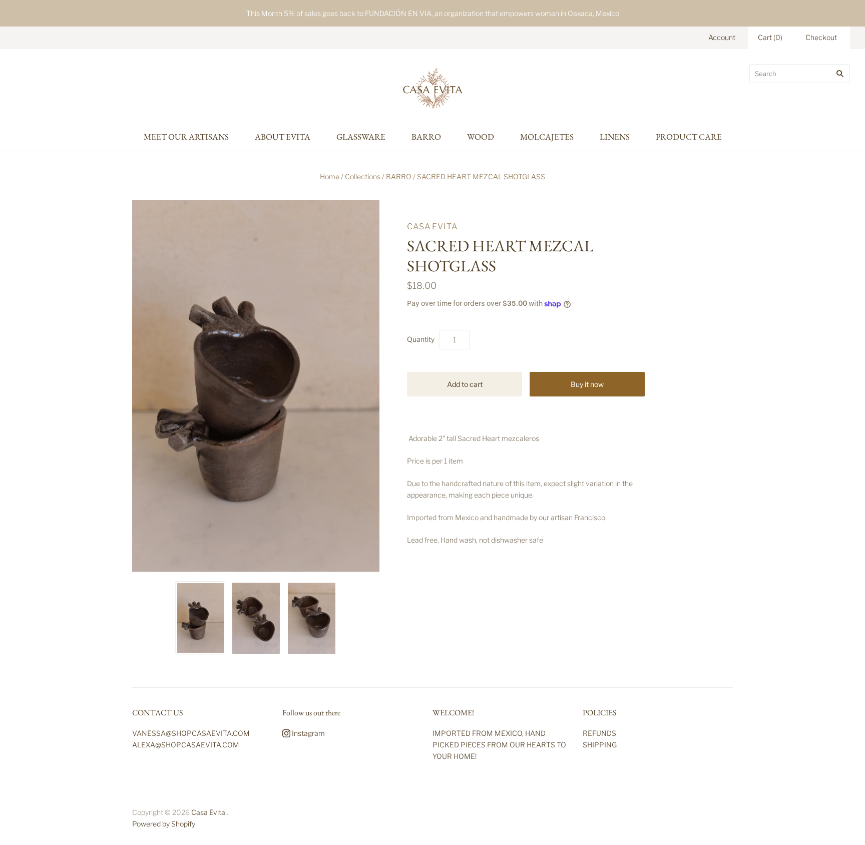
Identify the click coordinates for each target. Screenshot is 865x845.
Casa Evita (432, 226)
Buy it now (587, 384)
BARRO (426, 136)
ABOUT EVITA (282, 136)
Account (721, 37)
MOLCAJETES (547, 136)
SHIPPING (600, 744)
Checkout (821, 37)
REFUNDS (599, 733)
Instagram (307, 733)
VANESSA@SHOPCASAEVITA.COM (191, 733)
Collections (362, 176)
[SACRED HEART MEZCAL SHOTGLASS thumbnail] (200, 618)
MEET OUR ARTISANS (186, 136)
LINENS (615, 136)
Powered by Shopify (163, 823)
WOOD (480, 136)
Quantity (421, 339)
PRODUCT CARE (689, 136)
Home (329, 176)
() (770, 37)
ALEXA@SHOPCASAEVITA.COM (185, 744)
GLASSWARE (360, 136)
